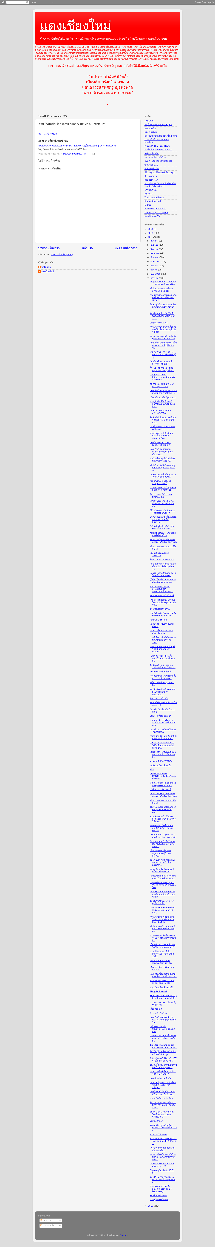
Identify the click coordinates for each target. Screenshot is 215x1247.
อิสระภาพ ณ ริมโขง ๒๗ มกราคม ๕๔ (161, 495)
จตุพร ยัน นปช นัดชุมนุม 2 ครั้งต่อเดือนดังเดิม (162, 870)
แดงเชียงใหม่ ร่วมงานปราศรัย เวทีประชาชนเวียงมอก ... (161, 451)
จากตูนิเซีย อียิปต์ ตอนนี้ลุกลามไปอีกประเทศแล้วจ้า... (162, 404)
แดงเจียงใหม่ (150, 132)
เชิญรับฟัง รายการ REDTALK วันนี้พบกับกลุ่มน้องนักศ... (163, 776)
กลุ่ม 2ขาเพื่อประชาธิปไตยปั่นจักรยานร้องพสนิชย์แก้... (162, 910)
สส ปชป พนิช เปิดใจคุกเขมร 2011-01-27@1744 (163, 488)
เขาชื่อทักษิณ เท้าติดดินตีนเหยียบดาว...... (162, 427)
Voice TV (148, 194)
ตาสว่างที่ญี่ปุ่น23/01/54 (161, 761)
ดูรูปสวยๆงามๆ (151, 180)
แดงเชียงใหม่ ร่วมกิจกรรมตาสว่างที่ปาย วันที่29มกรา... (163, 391)
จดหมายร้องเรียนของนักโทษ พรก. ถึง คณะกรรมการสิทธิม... (163, 1157)
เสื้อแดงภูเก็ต (156, 1009)
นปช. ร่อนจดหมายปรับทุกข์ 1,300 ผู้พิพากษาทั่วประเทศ (162, 649)
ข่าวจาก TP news (158, 1134)
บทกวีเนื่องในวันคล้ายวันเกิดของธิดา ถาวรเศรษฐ (163, 614)
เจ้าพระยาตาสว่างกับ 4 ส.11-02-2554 (160, 412)
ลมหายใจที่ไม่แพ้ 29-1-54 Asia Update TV (162, 385)
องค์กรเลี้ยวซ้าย (151, 153)
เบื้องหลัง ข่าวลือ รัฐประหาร (162, 397)
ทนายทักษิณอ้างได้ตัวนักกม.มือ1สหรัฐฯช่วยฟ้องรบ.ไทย (161, 828)
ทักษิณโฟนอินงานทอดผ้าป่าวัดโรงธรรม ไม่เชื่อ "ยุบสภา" (163, 420)
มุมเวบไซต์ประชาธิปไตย (161, 1098)
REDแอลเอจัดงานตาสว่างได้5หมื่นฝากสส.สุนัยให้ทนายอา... (162, 745)
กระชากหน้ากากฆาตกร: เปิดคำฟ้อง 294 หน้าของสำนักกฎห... (163, 297)
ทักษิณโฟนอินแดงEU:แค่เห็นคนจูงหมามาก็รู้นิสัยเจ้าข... (163, 345)
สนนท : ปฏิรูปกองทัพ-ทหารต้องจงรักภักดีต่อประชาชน (163, 540)
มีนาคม (154, 270)
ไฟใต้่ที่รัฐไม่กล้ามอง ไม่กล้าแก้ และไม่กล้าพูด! (163, 1052)
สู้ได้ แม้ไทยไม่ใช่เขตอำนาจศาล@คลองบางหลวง (163, 581)
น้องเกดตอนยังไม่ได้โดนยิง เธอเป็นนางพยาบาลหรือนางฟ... (162, 844)
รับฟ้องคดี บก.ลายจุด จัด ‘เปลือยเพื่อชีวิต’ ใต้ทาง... (162, 666)
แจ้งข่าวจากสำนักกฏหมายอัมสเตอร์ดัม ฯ (162, 1149)
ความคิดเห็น (48, 1226)
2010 (151, 1206)
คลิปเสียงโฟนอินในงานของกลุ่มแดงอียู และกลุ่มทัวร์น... (162, 467)
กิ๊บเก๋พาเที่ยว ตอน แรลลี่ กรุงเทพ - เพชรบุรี (161, 362)
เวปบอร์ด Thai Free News (157, 146)
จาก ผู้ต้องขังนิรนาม (159, 1199)
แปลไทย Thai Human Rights (158, 124)
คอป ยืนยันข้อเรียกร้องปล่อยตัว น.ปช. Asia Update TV (163, 566)
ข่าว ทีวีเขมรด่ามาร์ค (160, 609)
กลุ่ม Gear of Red (158, 620)
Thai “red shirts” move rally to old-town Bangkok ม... (163, 996)
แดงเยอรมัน (150, 128)
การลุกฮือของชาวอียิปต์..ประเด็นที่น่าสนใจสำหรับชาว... (162, 377)
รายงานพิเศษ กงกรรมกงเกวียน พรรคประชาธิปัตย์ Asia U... (161, 589)
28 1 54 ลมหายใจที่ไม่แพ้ (162, 595)
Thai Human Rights (154, 197)
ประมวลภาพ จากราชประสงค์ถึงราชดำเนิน (161, 961)
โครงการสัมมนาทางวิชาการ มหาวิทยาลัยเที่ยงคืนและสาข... (163, 1105)
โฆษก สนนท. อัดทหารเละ (162, 560)
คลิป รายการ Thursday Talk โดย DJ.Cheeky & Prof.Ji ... (163, 1141)
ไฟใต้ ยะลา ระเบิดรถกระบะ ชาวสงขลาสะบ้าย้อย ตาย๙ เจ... (162, 862)
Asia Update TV (152, 216)
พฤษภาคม (155, 261)
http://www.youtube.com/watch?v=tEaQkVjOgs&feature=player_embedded (77, 145)
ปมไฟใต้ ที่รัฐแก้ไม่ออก (160, 716)
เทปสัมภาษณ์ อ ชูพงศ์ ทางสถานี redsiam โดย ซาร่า (163, 836)
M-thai (147, 205)
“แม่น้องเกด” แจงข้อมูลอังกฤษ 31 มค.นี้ (160, 482)
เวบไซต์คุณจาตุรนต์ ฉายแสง (158, 150)
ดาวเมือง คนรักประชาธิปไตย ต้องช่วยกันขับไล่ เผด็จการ (160, 184)
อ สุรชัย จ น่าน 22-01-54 (161, 987)
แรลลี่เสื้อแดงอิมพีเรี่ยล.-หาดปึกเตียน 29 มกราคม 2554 (163, 639)
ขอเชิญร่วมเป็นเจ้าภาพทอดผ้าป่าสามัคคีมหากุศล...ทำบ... (162, 691)
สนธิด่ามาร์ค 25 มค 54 (160, 765)
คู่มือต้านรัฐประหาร (159, 323)
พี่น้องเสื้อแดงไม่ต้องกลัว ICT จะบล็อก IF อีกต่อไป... (163, 1059)
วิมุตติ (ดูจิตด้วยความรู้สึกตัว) (158, 161)
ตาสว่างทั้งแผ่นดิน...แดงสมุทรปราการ (161, 631)
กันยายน (154, 245)
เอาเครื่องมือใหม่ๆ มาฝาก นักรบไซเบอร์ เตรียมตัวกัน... (162, 503)
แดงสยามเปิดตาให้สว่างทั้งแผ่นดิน (160, 136)
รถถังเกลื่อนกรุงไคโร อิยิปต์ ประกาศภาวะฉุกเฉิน (162, 459)
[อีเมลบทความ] (93, 154)
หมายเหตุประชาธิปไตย (155, 157)
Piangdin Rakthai (158, 991)
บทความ (46, 1220)
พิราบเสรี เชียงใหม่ (158, 1013)
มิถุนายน (154, 257)
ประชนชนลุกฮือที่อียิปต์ (160, 672)
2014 (151, 229)
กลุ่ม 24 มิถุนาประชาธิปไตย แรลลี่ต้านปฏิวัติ (163, 534)
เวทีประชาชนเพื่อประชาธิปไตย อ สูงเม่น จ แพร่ (162, 1029)
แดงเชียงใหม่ (75, 25)
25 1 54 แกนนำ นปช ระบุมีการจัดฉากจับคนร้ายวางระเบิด (162, 894)
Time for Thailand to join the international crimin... (163, 1046)
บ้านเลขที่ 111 (151, 165)
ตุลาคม (154, 241)
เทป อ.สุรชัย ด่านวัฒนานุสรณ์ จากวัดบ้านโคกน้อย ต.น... (162, 722)
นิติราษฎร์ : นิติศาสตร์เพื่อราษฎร (159, 172)
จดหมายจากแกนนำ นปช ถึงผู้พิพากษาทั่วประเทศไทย (163, 337)
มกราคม (154, 278)
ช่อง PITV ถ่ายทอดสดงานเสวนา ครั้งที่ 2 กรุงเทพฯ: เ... (162, 1179)
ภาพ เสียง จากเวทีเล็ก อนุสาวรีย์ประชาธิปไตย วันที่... (162, 954)
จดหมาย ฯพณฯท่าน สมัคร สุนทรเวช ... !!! (162, 1165)
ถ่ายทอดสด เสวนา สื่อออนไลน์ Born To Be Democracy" (161, 1188)
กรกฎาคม (155, 253)
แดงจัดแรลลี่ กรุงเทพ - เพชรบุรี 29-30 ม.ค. (160, 443)
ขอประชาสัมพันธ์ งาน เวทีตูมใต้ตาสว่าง (162, 902)
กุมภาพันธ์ (155, 274)
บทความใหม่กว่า (49, 248)
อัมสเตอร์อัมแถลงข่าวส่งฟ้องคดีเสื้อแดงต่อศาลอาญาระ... (163, 307)
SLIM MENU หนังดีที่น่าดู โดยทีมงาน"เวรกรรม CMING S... (162, 1114)
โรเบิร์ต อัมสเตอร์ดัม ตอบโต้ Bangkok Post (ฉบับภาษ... (163, 809)
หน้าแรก (87, 248)
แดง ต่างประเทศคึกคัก (160, 1078)
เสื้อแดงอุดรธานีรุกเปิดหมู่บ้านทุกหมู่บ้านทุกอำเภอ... (160, 853)
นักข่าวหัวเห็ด (150, 176)
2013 (151, 233)
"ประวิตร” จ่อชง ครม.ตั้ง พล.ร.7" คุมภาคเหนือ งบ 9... (162, 658)
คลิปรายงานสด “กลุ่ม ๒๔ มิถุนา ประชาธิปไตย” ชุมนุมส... (162, 928)
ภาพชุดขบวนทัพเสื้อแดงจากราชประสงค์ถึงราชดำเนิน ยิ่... (163, 938)
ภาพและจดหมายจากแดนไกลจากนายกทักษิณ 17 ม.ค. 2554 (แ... (162, 919)
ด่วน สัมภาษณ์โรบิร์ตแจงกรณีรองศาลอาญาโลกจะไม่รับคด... (163, 819)
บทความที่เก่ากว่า (126, 248)
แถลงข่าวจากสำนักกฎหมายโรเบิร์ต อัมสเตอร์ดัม (163, 475)
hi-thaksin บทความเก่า (155, 209)
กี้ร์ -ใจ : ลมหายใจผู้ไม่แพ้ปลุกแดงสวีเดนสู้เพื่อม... (162, 369)
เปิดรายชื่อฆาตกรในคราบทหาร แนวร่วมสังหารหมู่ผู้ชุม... (163, 354)
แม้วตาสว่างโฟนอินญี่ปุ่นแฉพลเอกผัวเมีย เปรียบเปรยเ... (163, 754)
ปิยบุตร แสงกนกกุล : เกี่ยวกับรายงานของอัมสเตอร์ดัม (163, 283)
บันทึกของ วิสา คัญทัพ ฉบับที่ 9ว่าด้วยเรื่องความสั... (163, 737)
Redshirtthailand (152, 201)
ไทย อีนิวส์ (149, 121)
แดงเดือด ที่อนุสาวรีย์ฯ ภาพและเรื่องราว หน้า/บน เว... (163, 975)
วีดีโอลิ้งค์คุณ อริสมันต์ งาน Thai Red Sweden (162, 511)
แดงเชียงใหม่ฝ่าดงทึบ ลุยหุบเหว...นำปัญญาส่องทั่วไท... (163, 1019)
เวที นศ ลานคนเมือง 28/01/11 (159, 554)
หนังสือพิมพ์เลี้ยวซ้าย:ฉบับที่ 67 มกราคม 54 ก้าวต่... (162, 1092)
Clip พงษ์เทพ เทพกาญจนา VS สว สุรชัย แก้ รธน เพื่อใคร (163, 885)
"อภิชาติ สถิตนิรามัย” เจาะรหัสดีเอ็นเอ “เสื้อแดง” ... (162, 527)
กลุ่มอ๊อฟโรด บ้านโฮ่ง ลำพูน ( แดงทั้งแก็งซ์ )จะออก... (163, 877)
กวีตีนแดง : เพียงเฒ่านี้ (160, 789)
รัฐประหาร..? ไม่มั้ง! (159, 698)
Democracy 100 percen (156, 212)
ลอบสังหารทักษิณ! (158, 1195)
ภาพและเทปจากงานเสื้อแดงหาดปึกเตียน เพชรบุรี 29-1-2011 (163, 329)
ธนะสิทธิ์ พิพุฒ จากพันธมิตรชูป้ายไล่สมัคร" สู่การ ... (163, 1066)
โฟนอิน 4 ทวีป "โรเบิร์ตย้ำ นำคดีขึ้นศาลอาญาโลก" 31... (162, 316)
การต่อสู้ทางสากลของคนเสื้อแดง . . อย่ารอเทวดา (163, 677)
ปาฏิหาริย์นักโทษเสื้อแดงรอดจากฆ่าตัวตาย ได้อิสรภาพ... (163, 519)
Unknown (46, 267)
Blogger (123, 1235)
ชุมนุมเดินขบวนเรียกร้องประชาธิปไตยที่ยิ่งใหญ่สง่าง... (163, 1127)
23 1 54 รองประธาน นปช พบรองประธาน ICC (162, 981)
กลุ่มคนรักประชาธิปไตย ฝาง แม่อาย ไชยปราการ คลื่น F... (163, 1038)
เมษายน (154, 265)
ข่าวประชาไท (150, 190)
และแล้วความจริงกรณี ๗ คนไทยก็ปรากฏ (163, 730)
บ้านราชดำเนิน (151, 168)
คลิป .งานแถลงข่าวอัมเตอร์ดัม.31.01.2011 (161, 289)
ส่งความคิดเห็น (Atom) (62, 254)
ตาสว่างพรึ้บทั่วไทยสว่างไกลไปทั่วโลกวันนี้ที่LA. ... (163, 1072)
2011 (150, 237)
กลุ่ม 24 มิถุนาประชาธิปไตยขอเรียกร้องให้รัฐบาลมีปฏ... (163, 1085)
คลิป (152, 769)
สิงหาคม (154, 249)
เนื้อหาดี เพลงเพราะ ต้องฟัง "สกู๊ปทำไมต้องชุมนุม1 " (162, 945)
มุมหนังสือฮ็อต (156, 1121)
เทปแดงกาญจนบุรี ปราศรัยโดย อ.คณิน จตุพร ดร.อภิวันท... (163, 602)
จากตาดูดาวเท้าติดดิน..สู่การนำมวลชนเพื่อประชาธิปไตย (161, 435)
